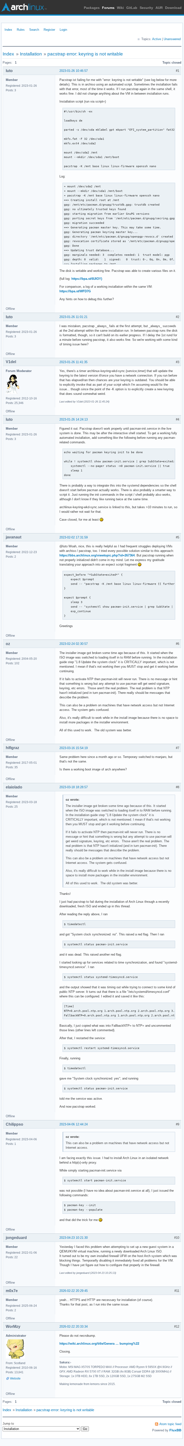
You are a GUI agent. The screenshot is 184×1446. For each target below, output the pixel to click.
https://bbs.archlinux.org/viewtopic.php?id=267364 (97, 555)
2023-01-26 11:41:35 (73, 362)
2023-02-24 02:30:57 (73, 644)
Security (146, 8)
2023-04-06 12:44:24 (73, 1124)
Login (63, 29)
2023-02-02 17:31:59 (73, 537)
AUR (159, 8)
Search (34, 29)
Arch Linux (24, 7)
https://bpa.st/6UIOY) (86, 279)
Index (8, 29)
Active (156, 39)
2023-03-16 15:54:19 (73, 748)
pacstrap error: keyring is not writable (85, 53)
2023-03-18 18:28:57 (73, 787)
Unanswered (172, 39)
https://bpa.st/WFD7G (75, 291)
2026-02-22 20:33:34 (73, 1326)
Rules (21, 29)
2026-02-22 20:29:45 (73, 1291)
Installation (31, 53)
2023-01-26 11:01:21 (73, 317)
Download (173, 8)
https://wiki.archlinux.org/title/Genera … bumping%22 (99, 1343)
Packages (92, 8)
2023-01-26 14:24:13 (73, 419)
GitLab (131, 8)
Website (15, 1378)
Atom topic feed (170, 1424)
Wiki (120, 8)
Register (49, 29)
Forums (108, 8)
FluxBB (175, 1430)
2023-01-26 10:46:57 (73, 71)
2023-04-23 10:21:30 (73, 1237)
